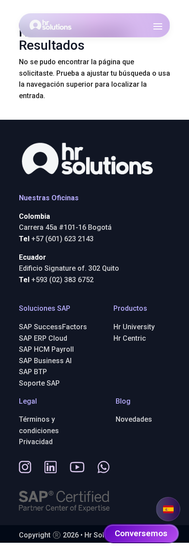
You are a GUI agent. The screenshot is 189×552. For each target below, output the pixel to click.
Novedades (134, 419)
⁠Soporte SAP (39, 383)
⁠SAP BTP (33, 372)
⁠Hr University (134, 327)
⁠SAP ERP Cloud (43, 338)
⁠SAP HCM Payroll (46, 349)
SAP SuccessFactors (53, 327)
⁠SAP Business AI (45, 361)
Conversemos (141, 533)
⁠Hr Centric (129, 338)
